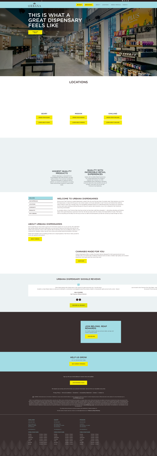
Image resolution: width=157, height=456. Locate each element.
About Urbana (35, 239)
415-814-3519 (82, 422)
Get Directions (31, 426)
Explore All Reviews (78, 305)
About (98, 4)
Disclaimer (75, 392)
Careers (95, 392)
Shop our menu (35, 32)
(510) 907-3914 (31, 422)
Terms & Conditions (66, 392)
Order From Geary (44, 117)
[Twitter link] (126, 0)
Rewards (89, 4)
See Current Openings (78, 364)
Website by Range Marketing (94, 410)
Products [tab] (32, 210)
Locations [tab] (32, 204)
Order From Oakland (112, 117)
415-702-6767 (57, 422)
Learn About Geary (44, 122)
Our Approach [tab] (33, 201)
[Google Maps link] (128, 0)
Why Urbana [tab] (33, 213)
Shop (80, 4)
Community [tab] (32, 207)
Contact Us (101, 392)
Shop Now (81, 261)
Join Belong (91, 336)
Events (125, 4)
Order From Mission (78, 117)
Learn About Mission (78, 122)
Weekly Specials (116, 4)
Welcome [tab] (32, 198)
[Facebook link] (122, 0)
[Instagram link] (124, 0)
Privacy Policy (56, 392)
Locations (105, 4)
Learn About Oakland (112, 122)
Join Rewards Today (78, 382)
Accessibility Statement (85, 392)
